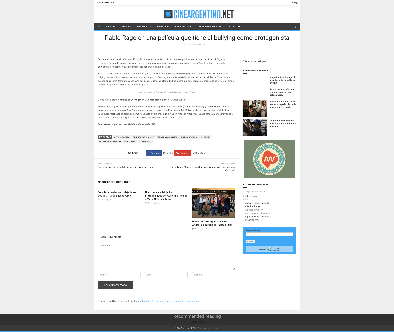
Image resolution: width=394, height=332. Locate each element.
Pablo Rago (130, 142)
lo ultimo (205, 137)
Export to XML (252, 220)
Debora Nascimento (167, 137)
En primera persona (210, 26)
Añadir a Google (252, 206)
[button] (295, 26)
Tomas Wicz (145, 142)
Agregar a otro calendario (257, 216)
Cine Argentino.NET (196, 44)
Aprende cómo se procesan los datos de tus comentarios (170, 301)
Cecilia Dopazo (122, 137)
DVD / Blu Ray (234, 26)
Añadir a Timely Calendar (257, 203)
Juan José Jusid (189, 137)
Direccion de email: (253, 230)
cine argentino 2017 (143, 137)
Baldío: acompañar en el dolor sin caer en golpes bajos (281, 92)
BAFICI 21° (110, 26)
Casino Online (197, 322)
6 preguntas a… (184, 26)
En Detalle (163, 26)
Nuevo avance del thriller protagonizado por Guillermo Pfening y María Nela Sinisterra (166, 196)
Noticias (127, 26)
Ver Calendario (250, 196)
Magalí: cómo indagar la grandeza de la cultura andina (282, 80)
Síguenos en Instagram (255, 61)
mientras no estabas (110, 142)
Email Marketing (263, 249)
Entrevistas (144, 26)
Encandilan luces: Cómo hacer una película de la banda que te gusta (282, 104)
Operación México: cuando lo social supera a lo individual (125, 167)
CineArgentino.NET (185, 328)
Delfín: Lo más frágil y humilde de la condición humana (282, 123)
